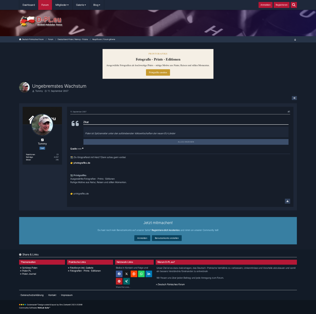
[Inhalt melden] (287, 201)
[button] (148, 274)
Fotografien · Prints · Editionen (85, 270)
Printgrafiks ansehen (158, 72)
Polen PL (26, 270)
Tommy (39, 90)
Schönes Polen (29, 267)
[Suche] (294, 5)
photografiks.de (82, 162)
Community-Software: (34, 308)
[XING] (126, 281)
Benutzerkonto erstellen (167, 238)
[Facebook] (119, 274)
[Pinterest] (119, 281)
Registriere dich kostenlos (166, 230)
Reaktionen (30, 154)
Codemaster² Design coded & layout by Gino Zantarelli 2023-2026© (54, 304)
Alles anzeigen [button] (186, 142)
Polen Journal (29, 273)
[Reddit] (134, 274)
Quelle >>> (76, 148)
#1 (289, 111)
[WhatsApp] (141, 274)
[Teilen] (294, 98)
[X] (126, 274)
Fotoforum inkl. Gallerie (81, 267)
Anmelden (266, 4)
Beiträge (29, 157)
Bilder (28, 160)
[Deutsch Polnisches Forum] (158, 22)
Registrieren (282, 4)
